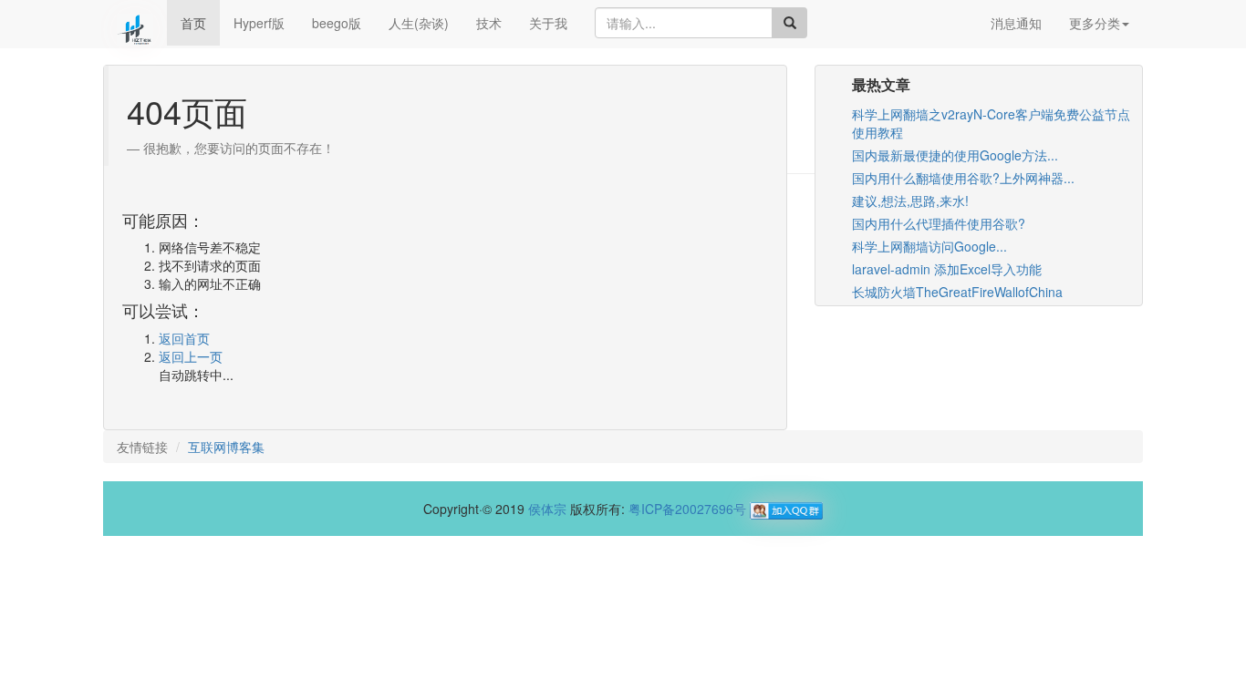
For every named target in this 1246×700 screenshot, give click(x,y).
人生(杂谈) (419, 23)
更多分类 (1094, 23)
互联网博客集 (226, 447)
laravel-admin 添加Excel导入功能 (947, 269)
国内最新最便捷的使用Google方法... (955, 155)
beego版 (336, 23)
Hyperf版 (259, 23)
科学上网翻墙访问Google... (929, 246)
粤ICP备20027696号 (687, 508)
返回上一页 (191, 356)
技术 (489, 23)
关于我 (548, 23)
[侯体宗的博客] (135, 23)
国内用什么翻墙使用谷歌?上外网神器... (963, 178)
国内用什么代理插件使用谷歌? (938, 223)
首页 (193, 23)
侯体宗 (547, 508)
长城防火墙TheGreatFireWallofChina (957, 292)
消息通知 (1016, 23)
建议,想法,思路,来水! (910, 200)
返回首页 (184, 338)
